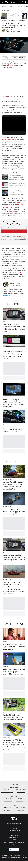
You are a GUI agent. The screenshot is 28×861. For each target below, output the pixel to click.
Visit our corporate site (18, 855)
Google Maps (12, 211)
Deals (11, 6)
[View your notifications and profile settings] (11, 2)
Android (4, 96)
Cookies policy (14, 835)
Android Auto (9, 65)
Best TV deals (7, 810)
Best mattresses (19, 801)
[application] (14, 123)
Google (11, 62)
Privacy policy (14, 833)
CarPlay (10, 204)
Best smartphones (8, 801)
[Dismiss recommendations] (26, 11)
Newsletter (23, 57)
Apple (18, 202)
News (19, 31)
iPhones (20, 204)
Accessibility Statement (14, 823)
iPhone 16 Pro (7, 789)
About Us (14, 828)
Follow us (15, 57)
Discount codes (20, 810)
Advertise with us (14, 837)
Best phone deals (7, 807)
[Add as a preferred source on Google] (14, 849)
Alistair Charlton (11, 30)
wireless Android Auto (8, 111)
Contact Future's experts (14, 826)
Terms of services (18, 235)
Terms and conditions (14, 830)
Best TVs (20, 798)
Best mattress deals (20, 807)
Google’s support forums (9, 139)
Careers (14, 839)
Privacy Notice (20, 236)
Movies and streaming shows (7, 792)
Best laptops (8, 798)
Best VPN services (21, 792)
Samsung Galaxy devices (20, 789)
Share (6, 57)
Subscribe (18, 2)
